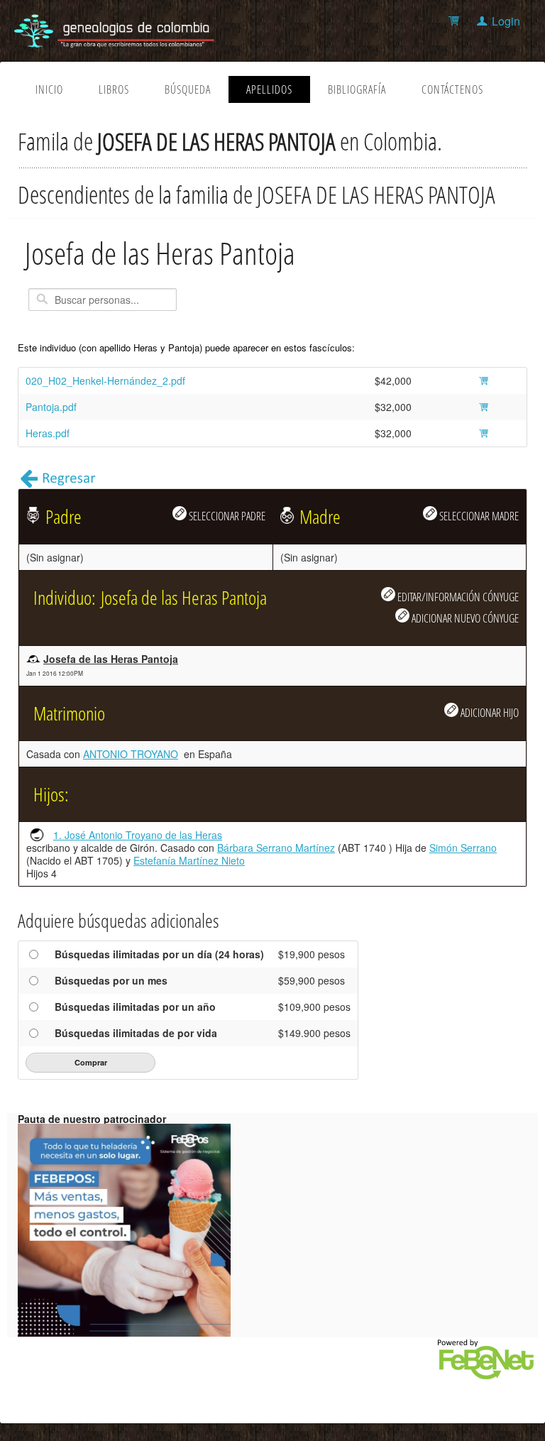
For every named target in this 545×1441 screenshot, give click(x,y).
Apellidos (269, 89)
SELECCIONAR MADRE (478, 515)
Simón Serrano (463, 847)
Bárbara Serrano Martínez (276, 847)
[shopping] (455, 21)
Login (506, 21)
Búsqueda (188, 89)
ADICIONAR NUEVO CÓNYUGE (464, 617)
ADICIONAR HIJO (488, 712)
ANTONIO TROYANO (130, 754)
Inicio (49, 89)
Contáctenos (452, 89)
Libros (114, 89)
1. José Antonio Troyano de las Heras (137, 835)
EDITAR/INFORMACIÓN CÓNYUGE (457, 596)
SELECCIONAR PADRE (226, 515)
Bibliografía (357, 89)
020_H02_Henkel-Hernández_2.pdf (105, 380)
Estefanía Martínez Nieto (189, 860)
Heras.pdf (48, 433)
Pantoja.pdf (51, 407)
